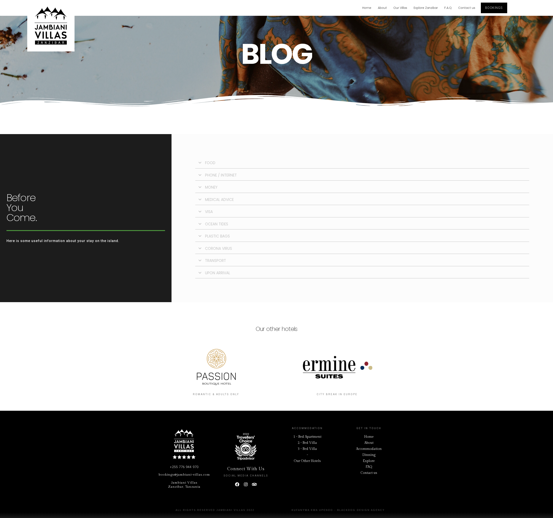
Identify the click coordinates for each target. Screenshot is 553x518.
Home (366, 8)
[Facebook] (237, 484)
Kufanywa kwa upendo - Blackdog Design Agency (338, 510)
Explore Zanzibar (426, 8)
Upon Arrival (217, 273)
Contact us (466, 8)
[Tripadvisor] (254, 484)
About (382, 8)
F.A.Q (448, 8)
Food (210, 162)
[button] (494, 7)
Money (211, 187)
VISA (209, 211)
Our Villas (400, 8)
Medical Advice (219, 199)
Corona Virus (218, 248)
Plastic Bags (217, 236)
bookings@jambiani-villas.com (184, 474)
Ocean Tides (216, 224)
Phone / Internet (221, 175)
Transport (215, 260)
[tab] (362, 163)
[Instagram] (246, 484)
